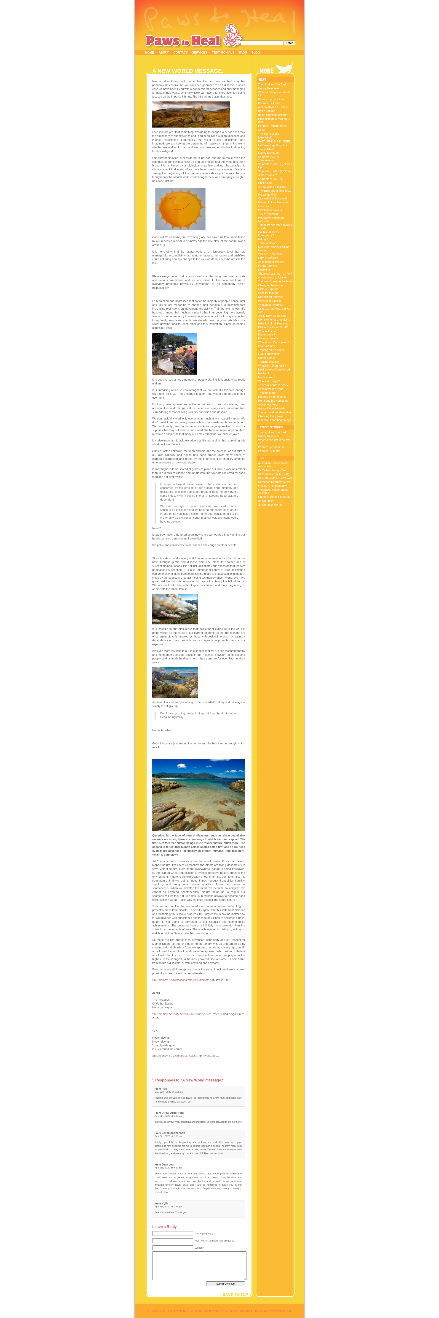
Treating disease (268, 361)
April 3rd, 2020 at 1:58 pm (168, 1206)
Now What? (265, 137)
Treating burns (267, 393)
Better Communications (272, 115)
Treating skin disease (271, 350)
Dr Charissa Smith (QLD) (273, 474)
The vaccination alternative (275, 412)
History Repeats (268, 289)
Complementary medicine (274, 319)
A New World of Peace (272, 277)
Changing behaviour (271, 285)
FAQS (243, 52)
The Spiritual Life (268, 133)
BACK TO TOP (235, 1294)
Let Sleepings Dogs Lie (272, 145)
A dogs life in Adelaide (272, 408)
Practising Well (267, 194)
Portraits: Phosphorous (272, 126)
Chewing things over (271, 416)
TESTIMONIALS (223, 52)
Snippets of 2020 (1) (270, 179)
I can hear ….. (266, 206)
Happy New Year (268, 88)
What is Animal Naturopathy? (267, 333)
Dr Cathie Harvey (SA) (272, 470)
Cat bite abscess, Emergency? (268, 234)
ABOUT (164, 52)
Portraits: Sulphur (269, 103)
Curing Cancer (267, 357)
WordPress (231, 1311)
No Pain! (263, 373)
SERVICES (199, 52)
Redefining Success (270, 297)
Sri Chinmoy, (180, 980)
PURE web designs (280, 1311)
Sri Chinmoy (265, 500)
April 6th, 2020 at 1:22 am (168, 1116)
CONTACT (180, 52)
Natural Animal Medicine (273, 202)
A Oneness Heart (268, 404)
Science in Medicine (270, 254)
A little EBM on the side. (272, 315)
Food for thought (268, 293)
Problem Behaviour (270, 210)
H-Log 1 (263, 239)
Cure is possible (268, 258)
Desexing (264, 269)
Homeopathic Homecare (273, 400)
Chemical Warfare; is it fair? (275, 273)
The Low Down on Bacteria (275, 281)
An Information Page (271, 389)
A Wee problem (267, 175)
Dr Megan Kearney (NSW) (274, 482)
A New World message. (272, 186)
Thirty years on (267, 243)
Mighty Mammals (268, 153)
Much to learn (266, 377)
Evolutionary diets (269, 354)
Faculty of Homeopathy (272, 485)
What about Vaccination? (273, 342)
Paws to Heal (183, 40)
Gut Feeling (265, 183)
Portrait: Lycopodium (271, 99)
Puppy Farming (267, 265)
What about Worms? (270, 304)
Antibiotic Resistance (271, 262)
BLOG (256, 52)
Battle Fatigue (266, 111)
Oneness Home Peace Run (275, 496)
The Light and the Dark (272, 84)
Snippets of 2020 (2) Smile (274, 171)
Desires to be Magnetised (274, 369)
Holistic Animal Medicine (273, 323)
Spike (261, 129)
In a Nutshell (266, 149)
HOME (149, 52)
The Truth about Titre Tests (274, 190)
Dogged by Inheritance (272, 396)
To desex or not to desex (273, 385)
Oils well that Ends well (272, 198)
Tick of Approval (268, 214)
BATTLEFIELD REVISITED (274, 141)
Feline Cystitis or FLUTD (273, 327)
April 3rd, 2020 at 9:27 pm (168, 1167)
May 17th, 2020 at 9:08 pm (169, 1092)
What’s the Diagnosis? (272, 365)
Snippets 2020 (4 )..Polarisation (268, 158)
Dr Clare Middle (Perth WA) (275, 478)
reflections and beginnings (274, 420)
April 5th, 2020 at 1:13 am (168, 1136)
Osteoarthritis (266, 346)
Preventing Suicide (270, 300)
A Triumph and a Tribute (273, 107)
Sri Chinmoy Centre (270, 504)
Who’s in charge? (269, 381)
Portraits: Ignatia (268, 338)
